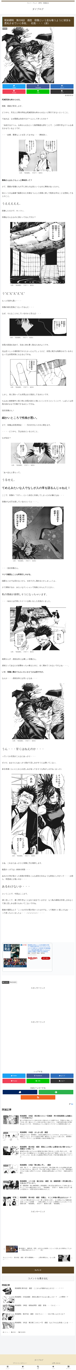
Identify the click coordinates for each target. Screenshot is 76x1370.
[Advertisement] (38, 1003)
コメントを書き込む (38, 1278)
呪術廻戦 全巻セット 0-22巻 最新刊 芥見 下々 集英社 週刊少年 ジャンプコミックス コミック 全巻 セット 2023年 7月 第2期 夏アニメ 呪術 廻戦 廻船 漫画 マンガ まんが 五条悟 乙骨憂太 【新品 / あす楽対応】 (39, 948)
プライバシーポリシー (20, 1363)
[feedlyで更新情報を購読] (56, 1092)
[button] (70, 640)
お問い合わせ (56, 1363)
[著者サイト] (20, 1092)
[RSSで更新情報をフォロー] (38, 1097)
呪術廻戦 (6, 982)
